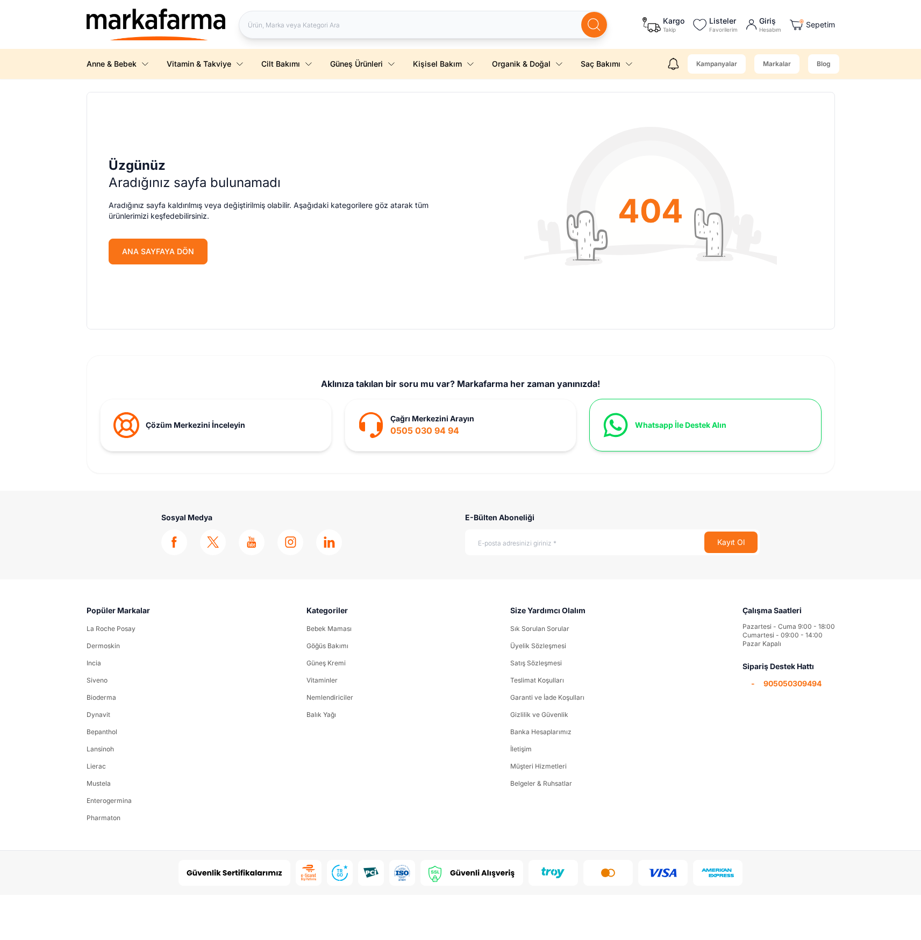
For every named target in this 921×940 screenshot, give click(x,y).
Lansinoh (100, 749)
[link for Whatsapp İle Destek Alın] (705, 425)
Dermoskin (103, 646)
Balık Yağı (321, 715)
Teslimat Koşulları (537, 680)
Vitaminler (322, 680)
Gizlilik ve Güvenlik (539, 715)
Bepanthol (102, 732)
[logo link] (156, 24)
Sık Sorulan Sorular (539, 629)
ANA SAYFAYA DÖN (158, 251)
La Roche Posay (111, 629)
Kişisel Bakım (437, 63)
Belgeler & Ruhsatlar (541, 783)
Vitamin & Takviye (199, 63)
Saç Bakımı (600, 63)
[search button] (594, 25)
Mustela (99, 783)
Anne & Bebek (112, 63)
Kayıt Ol (731, 542)
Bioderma (101, 697)
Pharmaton (103, 818)
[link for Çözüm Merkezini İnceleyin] (216, 425)
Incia (94, 663)
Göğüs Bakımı (327, 646)
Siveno (97, 680)
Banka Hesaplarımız (541, 732)
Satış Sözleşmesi (536, 663)
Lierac (96, 766)
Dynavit (98, 715)
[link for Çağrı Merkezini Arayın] (460, 425)
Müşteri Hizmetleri (538, 766)
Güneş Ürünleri (356, 63)
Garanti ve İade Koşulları (547, 697)
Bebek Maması (329, 629)
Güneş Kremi (326, 663)
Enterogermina (109, 801)
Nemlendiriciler (329, 697)
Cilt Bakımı (280, 63)
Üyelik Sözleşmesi (538, 646)
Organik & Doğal (521, 63)
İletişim (521, 749)
